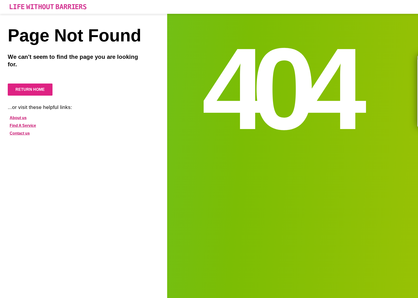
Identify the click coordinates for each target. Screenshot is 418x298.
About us (18, 118)
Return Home (30, 89)
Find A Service (23, 125)
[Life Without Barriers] (48, 7)
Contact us (20, 133)
